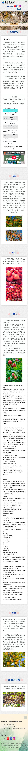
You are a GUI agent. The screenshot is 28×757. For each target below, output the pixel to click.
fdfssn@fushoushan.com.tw (13, 726)
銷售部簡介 (4, 24)
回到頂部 (25, 717)
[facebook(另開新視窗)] (11, 739)
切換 (19, 8)
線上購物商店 (23, 24)
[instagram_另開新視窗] (19, 6)
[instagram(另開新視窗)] (14, 739)
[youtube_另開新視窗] (15, 6)
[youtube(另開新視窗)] (8, 739)
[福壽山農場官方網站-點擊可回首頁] (8, 2)
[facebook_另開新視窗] (17, 6)
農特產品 (14, 24)
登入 (4, 738)
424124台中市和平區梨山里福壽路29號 (16, 728)
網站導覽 (11, 6)
